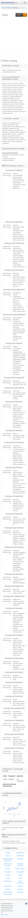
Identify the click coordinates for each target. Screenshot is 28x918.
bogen (8, 856)
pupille (8, 878)
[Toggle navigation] (25, 2)
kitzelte (7, 869)
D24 (3, 8)
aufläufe (7, 852)
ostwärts (7, 875)
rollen (20, 878)
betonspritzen (20, 852)
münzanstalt (7, 872)
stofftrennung (8, 881)
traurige (7, 889)
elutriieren (20, 892)
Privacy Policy (5, 914)
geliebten (20, 859)
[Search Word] (25, 15)
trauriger (20, 889)
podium (20, 875)
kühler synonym (20, 869)
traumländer (8, 886)
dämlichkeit (20, 856)
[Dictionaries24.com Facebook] (26, 903)
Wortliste (8, 8)
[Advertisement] (14, 37)
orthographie (20, 872)
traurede (20, 886)
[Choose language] (19, 15)
